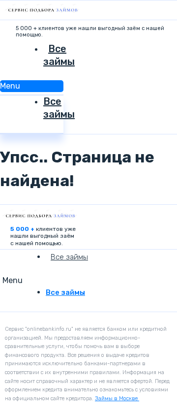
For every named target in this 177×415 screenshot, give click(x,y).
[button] (31, 86)
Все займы (59, 55)
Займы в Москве (117, 398)
